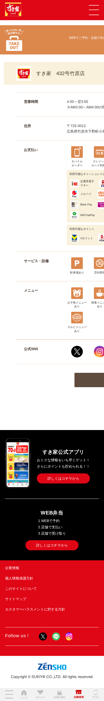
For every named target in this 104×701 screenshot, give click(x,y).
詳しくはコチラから (63, 478)
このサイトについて (21, 589)
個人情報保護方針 (19, 578)
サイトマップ (15, 599)
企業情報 (12, 568)
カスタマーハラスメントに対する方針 (35, 609)
